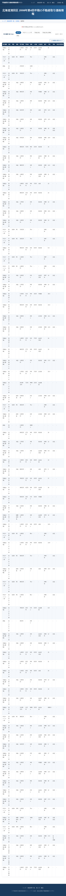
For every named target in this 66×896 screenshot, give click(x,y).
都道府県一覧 (41, 2)
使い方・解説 (50, 2)
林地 (18, 35)
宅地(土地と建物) (46, 32)
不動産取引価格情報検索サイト (12, 2)
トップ (33, 2)
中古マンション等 (27, 32)
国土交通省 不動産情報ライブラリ (45, 891)
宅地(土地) (37, 32)
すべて (18, 32)
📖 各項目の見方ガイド (57, 40)
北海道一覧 (60, 2)
